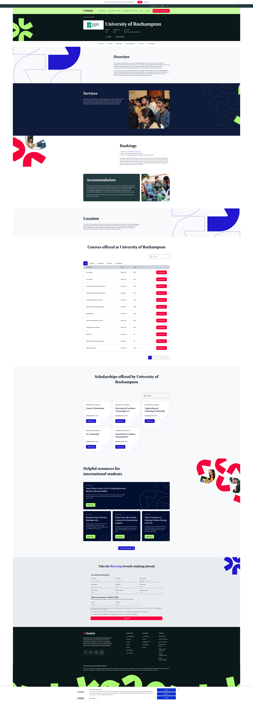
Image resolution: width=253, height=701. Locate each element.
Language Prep (146, 642)
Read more (90, 505)
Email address (94, 584)
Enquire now (161, 272)
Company (147, 10)
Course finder (111, 10)
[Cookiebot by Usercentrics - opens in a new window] (81, 698)
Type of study (94, 590)
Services (118, 10)
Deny (166, 697)
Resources (134, 10)
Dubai (127, 644)
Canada (128, 642)
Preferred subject (119, 590)
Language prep (127, 10)
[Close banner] (178, 688)
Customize (165, 693)
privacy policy (158, 608)
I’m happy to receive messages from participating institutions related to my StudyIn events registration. (115, 614)
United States (129, 653)
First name (94, 578)
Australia (128, 639)
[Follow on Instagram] (96, 652)
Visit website (121, 36)
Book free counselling (160, 11)
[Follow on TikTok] (101, 652)
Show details (92, 698)
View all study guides (126, 548)
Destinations (102, 10)
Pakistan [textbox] (93, 604)
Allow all (166, 690)
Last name (118, 578)
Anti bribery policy (163, 639)
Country (93, 602)
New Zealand (129, 650)
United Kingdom (130, 636)
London (109, 36)
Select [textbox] (117, 586)
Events (141, 10)
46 (163, 357)
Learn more (91, 421)
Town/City (118, 602)
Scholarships (146, 644)
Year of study (143, 584)
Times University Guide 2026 (134, 151)
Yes (140, 2)
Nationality (118, 584)
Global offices (162, 636)
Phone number (143, 578)
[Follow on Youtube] (91, 652)
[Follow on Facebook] (85, 652)
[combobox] (142, 581)
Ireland (128, 647)
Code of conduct (163, 642)
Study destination (144, 590)
